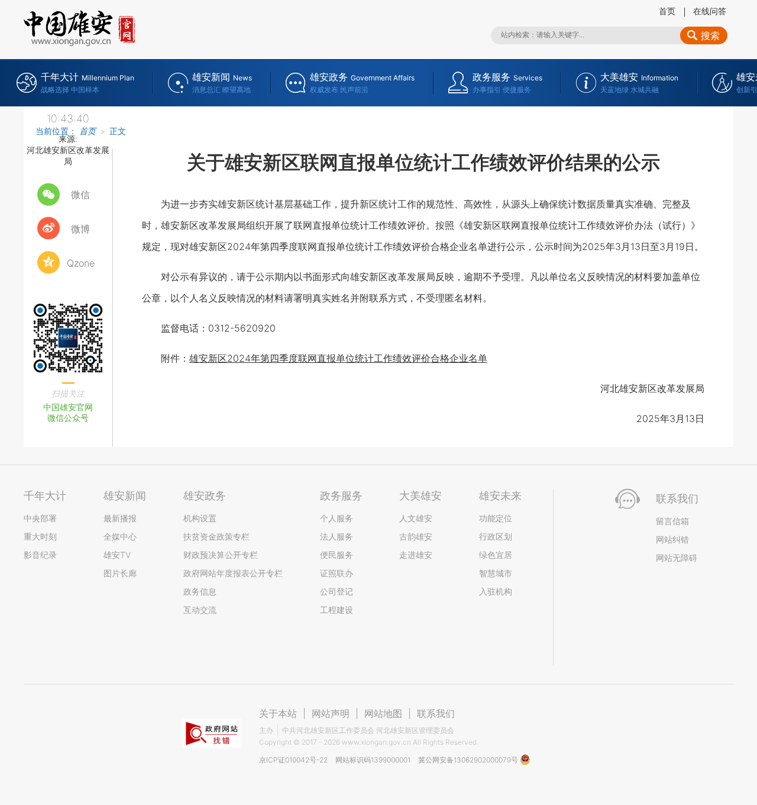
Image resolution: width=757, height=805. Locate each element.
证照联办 (336, 573)
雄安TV (117, 555)
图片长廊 (120, 573)
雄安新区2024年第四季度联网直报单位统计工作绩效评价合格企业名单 (338, 358)
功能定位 (495, 518)
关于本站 (278, 713)
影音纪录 (40, 555)
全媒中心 (120, 536)
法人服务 (336, 536)
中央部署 (40, 518)
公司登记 (336, 591)
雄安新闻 (124, 495)
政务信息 (199, 591)
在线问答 (709, 11)
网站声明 (331, 713)
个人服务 (336, 518)
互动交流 (199, 610)
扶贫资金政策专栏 (216, 536)
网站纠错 (672, 539)
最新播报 (120, 518)
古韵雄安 (415, 536)
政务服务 (341, 495)
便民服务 (336, 555)
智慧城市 (495, 573)
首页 (667, 11)
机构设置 (199, 518)
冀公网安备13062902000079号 (469, 759)
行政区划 (495, 536)
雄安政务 (204, 495)
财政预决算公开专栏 (220, 555)
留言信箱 (672, 521)
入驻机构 (495, 591)
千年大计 (45, 495)
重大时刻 (40, 536)
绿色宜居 (495, 555)
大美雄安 (420, 495)
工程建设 (336, 610)
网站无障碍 (676, 558)
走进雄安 (415, 555)
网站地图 (383, 713)
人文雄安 (415, 518)
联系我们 (436, 713)
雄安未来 (500, 495)
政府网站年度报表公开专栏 (233, 573)
